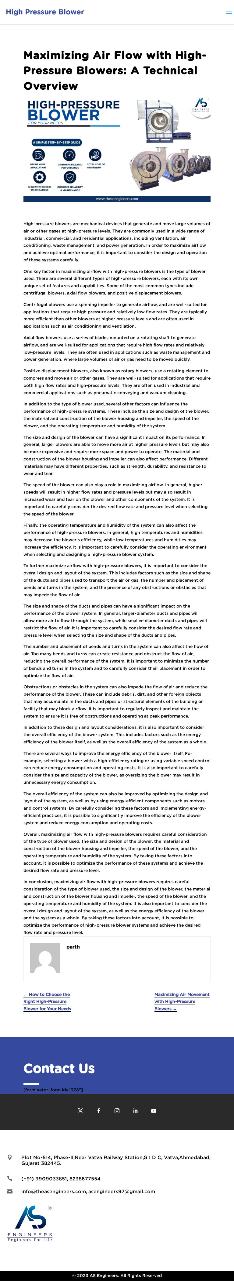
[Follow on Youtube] (153, 1111)
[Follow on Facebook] (99, 1111)
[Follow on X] (80, 1111)
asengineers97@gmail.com (121, 1191)
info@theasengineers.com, (54, 1191)
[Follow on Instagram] (117, 1111)
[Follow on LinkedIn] (135, 1111)
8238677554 (85, 1178)
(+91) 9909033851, (45, 1178)
